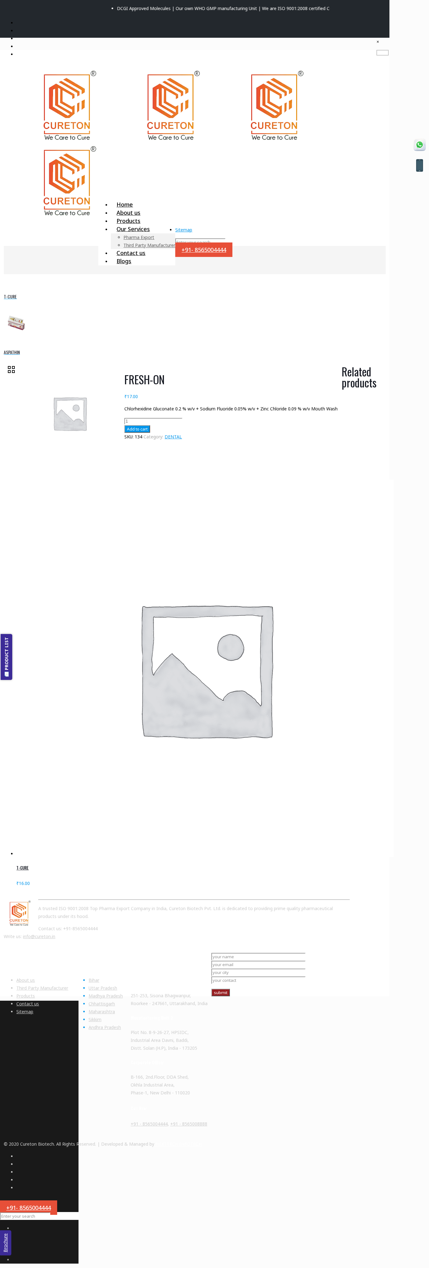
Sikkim (95, 1019)
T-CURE (22, 868)
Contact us (27, 1004)
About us (25, 980)
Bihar (94, 980)
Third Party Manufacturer (42, 988)
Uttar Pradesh (103, 988)
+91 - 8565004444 (149, 1124)
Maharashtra (102, 1012)
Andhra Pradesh (105, 1027)
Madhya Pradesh (106, 996)
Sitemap (183, 230)
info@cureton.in (39, 936)
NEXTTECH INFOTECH (178, 1144)
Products (25, 996)
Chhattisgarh (102, 1004)
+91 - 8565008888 (188, 1124)
